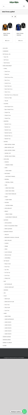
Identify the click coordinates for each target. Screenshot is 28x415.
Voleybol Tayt (7, 112)
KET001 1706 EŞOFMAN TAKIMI (11, 225)
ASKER (5, 313)
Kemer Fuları (7, 304)
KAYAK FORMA (8, 170)
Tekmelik (6, 100)
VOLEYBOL (6, 103)
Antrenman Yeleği (8, 97)
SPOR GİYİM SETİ (8, 208)
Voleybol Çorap (8, 115)
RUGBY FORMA (9, 199)
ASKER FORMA (8, 316)
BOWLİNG (7, 161)
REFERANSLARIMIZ (7, 339)
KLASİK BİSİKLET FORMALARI (11, 217)
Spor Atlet (7, 269)
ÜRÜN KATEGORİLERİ (7, 65)
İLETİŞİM (4, 345)
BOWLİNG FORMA (9, 164)
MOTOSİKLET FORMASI (10, 176)
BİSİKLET (6, 211)
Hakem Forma (7, 91)
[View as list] (15, 16)
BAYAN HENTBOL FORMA (10, 150)
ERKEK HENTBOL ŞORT (9, 147)
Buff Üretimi (6, 59)
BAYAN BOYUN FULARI (9, 301)
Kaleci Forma (7, 80)
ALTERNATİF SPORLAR (8, 231)
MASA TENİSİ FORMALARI (11, 193)
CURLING (6, 243)
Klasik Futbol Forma (8, 89)
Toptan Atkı (6, 56)
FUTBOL (5, 68)
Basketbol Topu (8, 138)
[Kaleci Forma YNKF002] (7, 27)
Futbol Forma (7, 71)
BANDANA (6, 290)
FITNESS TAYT (7, 278)
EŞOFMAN (6, 220)
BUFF (5, 281)
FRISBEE (6, 246)
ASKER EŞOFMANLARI (9, 319)
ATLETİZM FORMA (9, 205)
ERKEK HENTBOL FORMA (10, 144)
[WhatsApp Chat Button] (24, 411)
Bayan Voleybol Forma (9, 109)
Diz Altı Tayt (7, 275)
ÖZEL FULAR (7, 307)
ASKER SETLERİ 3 (8, 328)
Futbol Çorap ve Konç (9, 77)
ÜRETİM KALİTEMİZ (7, 336)
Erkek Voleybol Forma (9, 106)
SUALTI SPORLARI (8, 252)
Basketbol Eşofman (8, 132)
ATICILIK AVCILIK (8, 255)
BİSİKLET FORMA (9, 214)
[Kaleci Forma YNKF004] (21, 27)
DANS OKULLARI (8, 240)
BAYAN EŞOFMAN (8, 228)
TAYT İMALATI (6, 260)
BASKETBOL (6, 121)
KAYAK (6, 167)
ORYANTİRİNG (7, 258)
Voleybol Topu (7, 118)
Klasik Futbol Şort (8, 86)
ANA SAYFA (5, 48)
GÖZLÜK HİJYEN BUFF (9, 287)
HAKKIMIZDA (5, 51)
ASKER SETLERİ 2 (8, 325)
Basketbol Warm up (8, 135)
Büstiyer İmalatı (8, 263)
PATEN (6, 249)
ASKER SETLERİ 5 (8, 333)
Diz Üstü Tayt (7, 272)
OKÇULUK (7, 234)
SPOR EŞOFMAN (8, 222)
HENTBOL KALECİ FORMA (10, 156)
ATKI (5, 293)
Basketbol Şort (7, 126)
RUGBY (6, 196)
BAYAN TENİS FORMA (10, 190)
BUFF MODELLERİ (8, 284)
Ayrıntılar (7, 40)
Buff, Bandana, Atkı (6, 54)
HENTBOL (6, 141)
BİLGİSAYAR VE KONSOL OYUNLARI (12, 237)
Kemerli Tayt (7, 266)
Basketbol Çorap (8, 129)
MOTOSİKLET (7, 173)
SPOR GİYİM (6, 159)
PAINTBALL (7, 179)
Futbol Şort (7, 74)
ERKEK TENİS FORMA (10, 188)
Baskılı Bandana (7, 62)
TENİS (6, 185)
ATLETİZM (7, 202)
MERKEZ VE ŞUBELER (7, 342)
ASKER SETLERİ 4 (8, 330)
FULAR (5, 295)
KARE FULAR (7, 298)
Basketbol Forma (8, 124)
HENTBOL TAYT (8, 153)
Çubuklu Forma (8, 83)
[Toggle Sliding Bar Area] (26, 1)
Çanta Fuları (7, 310)
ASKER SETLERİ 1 (8, 322)
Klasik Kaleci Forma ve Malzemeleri (11, 94)
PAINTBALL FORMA (9, 182)
